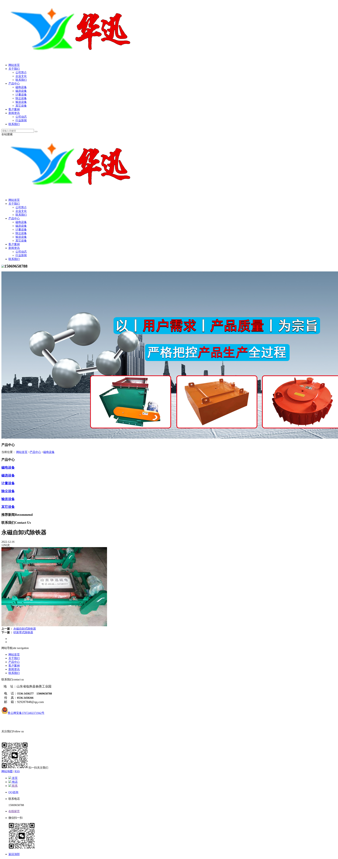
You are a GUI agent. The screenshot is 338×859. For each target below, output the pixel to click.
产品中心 (14, 83)
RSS (17, 771)
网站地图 (7, 771)
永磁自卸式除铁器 (24, 628)
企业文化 (21, 76)
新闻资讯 (14, 113)
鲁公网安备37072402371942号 (26, 712)
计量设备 (21, 94)
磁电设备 (21, 87)
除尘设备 (21, 98)
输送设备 (21, 101)
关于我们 (14, 68)
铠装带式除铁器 (23, 632)
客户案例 (14, 109)
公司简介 (21, 72)
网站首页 (14, 65)
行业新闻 (21, 120)
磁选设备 (21, 90)
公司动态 (21, 116)
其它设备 (21, 105)
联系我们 (21, 79)
